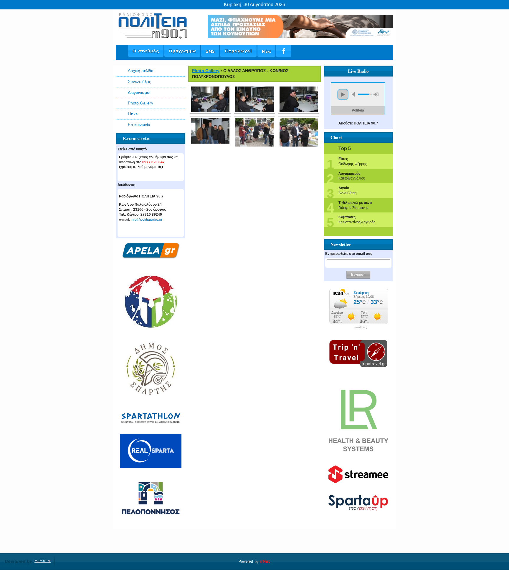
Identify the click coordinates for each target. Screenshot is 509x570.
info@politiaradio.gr (146, 219)
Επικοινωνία (139, 124)
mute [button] (354, 94)
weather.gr (361, 327)
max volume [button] (376, 94)
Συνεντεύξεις (139, 81)
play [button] (343, 94)
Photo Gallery (140, 103)
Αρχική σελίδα (140, 70)
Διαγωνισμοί (139, 92)
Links (133, 114)
